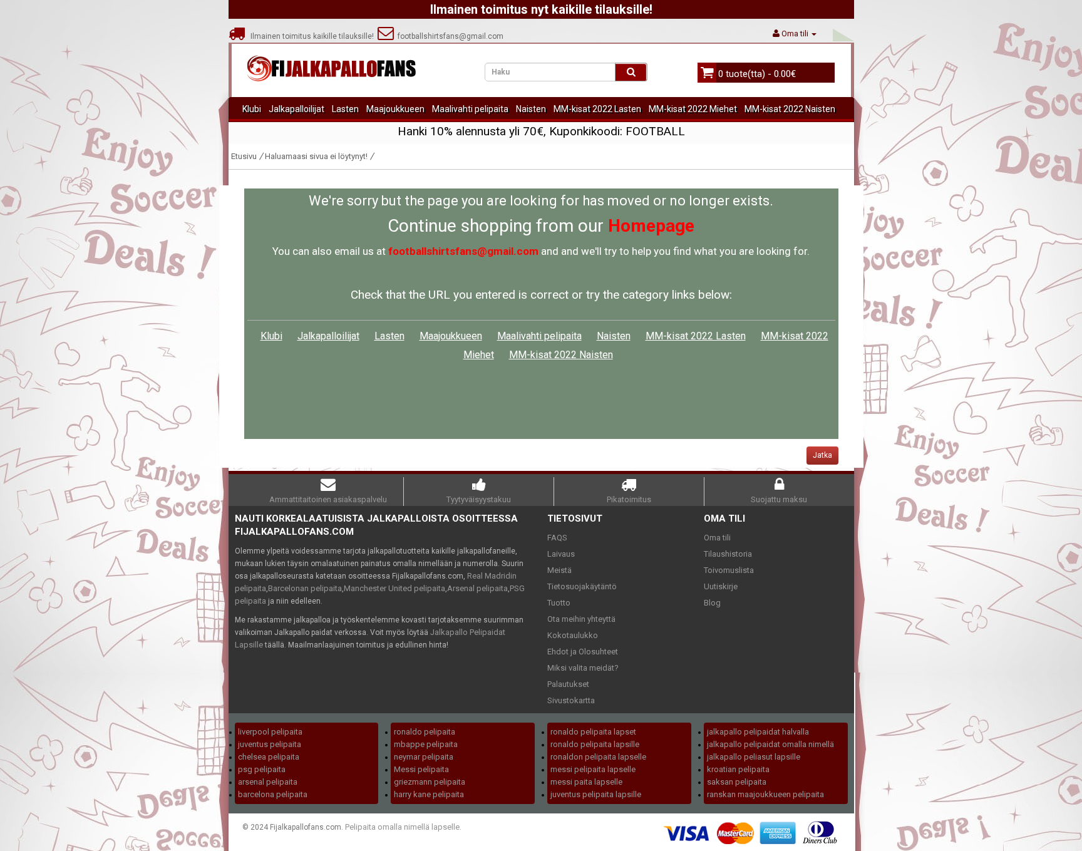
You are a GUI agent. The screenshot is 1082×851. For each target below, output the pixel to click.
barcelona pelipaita (272, 794)
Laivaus (561, 554)
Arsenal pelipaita (477, 588)
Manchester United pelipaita (394, 588)
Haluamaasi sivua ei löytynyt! (316, 156)
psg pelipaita (262, 769)
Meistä (559, 570)
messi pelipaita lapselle (593, 769)
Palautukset (568, 684)
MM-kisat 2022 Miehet (693, 109)
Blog (712, 602)
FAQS (557, 537)
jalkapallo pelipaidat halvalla (758, 731)
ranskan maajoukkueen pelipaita (765, 794)
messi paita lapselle (586, 782)
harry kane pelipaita (429, 794)
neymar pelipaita (423, 756)
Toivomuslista (729, 570)
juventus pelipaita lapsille (595, 794)
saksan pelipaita (736, 782)
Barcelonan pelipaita (305, 588)
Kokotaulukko (572, 635)
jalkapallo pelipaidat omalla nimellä (770, 744)
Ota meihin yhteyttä (581, 619)
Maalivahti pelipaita (470, 109)
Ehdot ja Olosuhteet (582, 651)
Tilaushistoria (728, 554)
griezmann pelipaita (429, 782)
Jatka (822, 455)
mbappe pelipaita (426, 744)
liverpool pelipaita (270, 731)
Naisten (531, 109)
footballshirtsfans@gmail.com (448, 36)
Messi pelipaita (421, 769)
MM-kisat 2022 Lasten (597, 109)
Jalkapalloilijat (296, 109)
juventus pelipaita (269, 744)
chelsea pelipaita (268, 756)
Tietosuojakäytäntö (582, 586)
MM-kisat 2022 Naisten (790, 109)
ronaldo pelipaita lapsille (594, 744)
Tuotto (558, 602)
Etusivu (244, 156)
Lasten (345, 109)
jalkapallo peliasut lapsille (753, 756)
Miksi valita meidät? (583, 668)
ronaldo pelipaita (424, 731)
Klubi (251, 109)
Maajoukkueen (395, 109)
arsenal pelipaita (267, 782)
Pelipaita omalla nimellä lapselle (402, 827)
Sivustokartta (571, 700)
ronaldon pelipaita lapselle (598, 756)
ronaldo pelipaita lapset (593, 731)
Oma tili (717, 537)
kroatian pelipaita (738, 769)
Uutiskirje (721, 586)
